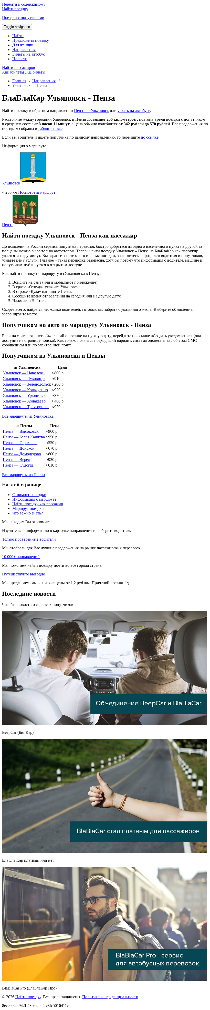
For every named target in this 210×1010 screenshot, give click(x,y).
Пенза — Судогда (18, 465)
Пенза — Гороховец (20, 442)
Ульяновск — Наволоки (24, 373)
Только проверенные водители (29, 539)
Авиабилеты (13, 72)
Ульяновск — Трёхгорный (26, 407)
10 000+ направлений (21, 556)
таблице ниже (50, 128)
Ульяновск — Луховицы (24, 378)
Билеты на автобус (28, 54)
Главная (19, 81)
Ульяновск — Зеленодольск (27, 384)
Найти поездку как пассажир (37, 504)
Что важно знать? (27, 513)
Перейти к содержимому (23, 4)
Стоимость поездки (29, 494)
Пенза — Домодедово (22, 454)
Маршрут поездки (28, 508)
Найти (18, 36)
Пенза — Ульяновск (91, 110)
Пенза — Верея (16, 459)
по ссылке (150, 137)
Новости (19, 59)
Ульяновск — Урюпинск (24, 395)
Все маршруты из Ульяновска (28, 416)
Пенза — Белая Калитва (24, 437)
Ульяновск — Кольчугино (25, 390)
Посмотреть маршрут (36, 192)
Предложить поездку (30, 40)
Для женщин (23, 45)
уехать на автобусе (134, 110)
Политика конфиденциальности (110, 997)
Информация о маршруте (34, 499)
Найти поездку (28, 997)
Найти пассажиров (18, 67)
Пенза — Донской (19, 448)
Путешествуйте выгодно (23, 574)
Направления (24, 49)
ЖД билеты (35, 72)
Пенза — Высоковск (21, 431)
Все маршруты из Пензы (23, 474)
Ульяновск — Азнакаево (24, 401)
